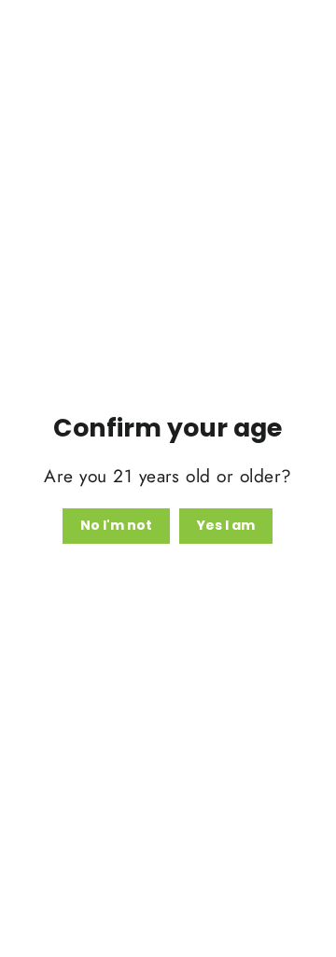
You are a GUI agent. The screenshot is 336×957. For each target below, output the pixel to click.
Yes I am (226, 525)
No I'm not (116, 525)
